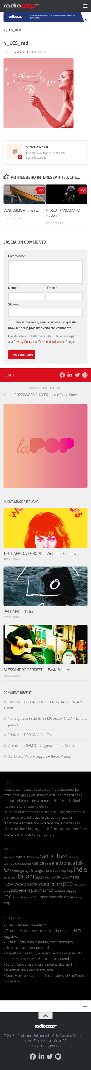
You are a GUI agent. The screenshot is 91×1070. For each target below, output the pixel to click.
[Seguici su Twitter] (77, 375)
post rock (80, 884)
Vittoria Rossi (17, 52)
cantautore (53, 856)
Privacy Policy (23, 342)
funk (8, 870)
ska (29, 897)
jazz (38, 877)
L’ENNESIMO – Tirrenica (21, 210)
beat (18, 857)
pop (68, 883)
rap (50, 890)
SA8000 (26, 795)
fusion (16, 870)
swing (78, 897)
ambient (9, 857)
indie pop (9, 877)
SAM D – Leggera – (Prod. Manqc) (51, 746)
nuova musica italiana (44, 884)
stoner (68, 897)
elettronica (63, 863)
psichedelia (20, 890)
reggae (71, 890)
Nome (13, 288)
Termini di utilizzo (50, 342)
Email (52, 288)
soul (35, 897)
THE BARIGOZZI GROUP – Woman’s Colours (40, 553)
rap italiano (59, 890)
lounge (65, 877)
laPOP (55, 877)
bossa (35, 857)
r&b (44, 890)
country (9, 863)
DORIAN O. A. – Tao (38, 735)
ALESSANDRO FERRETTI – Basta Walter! (37, 669)
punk (36, 890)
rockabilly (20, 897)
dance (38, 863)
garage (25, 870)
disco (48, 863)
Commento (17, 256)
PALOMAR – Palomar (21, 611)
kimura (46, 877)
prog (7, 890)
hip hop (67, 870)
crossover (23, 863)
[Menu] (85, 6)
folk (80, 863)
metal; (74, 877)
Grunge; (37, 870)
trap (7, 903)
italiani (25, 876)
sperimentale (51, 897)
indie (80, 869)
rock (9, 896)
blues (27, 856)
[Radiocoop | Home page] (27, 6)
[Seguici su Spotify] (85, 375)
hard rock (52, 870)
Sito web (14, 304)
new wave (15, 884)
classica (73, 857)
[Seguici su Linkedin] (70, 375)
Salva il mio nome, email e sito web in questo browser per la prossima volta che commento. (42, 325)
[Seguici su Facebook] (62, 375)
